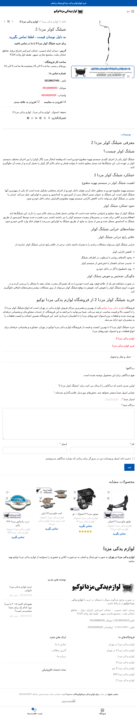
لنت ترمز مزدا (58, 520)
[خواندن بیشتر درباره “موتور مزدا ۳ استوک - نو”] (75, 498)
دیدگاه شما (127, 405)
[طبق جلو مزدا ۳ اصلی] (119, 503)
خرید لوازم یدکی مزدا (123, 345)
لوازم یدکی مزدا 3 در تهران (120, 650)
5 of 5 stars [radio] (106, 399)
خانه (64, 21)
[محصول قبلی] (13, 22)
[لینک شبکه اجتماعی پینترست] (40, 118)
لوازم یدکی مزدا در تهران (121, 644)
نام (132, 444)
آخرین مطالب (59, 650)
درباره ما (61, 656)
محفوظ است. (79, 694)
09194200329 (95, 627)
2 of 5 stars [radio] (114, 399)
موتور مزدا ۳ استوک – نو (85, 513)
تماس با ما (60, 644)
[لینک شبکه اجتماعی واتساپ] (32, 118)
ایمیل (63, 444)
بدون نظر (13, 595)
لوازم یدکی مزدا (50, 21)
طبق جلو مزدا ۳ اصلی (119, 521)
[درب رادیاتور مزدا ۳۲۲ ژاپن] (18, 503)
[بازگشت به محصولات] (9, 22)
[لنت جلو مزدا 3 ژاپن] (51, 499)
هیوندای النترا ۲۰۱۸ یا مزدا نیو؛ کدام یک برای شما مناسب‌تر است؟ (18, 607)
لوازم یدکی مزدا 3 (119, 529)
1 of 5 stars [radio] (117, 399)
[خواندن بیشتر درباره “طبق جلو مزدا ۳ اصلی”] (109, 498)
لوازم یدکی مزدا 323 (18, 532)
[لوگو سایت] (69, 11)
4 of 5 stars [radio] (109, 399)
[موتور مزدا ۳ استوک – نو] (85, 499)
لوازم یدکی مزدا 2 (29, 21)
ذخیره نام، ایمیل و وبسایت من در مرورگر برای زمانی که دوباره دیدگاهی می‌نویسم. (88, 458)
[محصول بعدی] (5, 22)
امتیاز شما (128, 399)
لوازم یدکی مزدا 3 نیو (123, 668)
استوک (55, 112)
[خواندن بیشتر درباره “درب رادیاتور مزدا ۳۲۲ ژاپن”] (7, 498)
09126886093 (97, 620)
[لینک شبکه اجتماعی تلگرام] (28, 118)
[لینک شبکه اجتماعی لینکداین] (36, 118)
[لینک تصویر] (103, 587)
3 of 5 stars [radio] (111, 399)
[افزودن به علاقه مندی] (109, 492)
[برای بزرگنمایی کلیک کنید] (128, 76)
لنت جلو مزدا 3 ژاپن (51, 513)
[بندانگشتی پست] (50, 591)
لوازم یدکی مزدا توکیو (113, 307)
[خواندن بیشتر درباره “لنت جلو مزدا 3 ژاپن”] (41, 498)
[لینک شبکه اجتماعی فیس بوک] (49, 118)
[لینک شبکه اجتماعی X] (45, 118)
